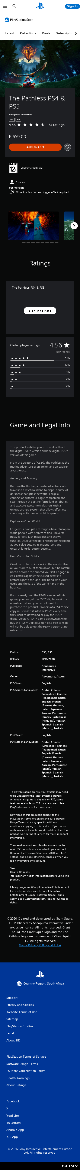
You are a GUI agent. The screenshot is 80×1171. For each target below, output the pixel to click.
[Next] (74, 225)
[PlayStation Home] (40, 6)
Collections (28, 33)
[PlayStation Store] (19, 19)
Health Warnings (20, 872)
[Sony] (70, 1169)
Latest (9, 33)
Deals (46, 33)
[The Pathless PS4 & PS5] (33, 226)
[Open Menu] (5, 6)
